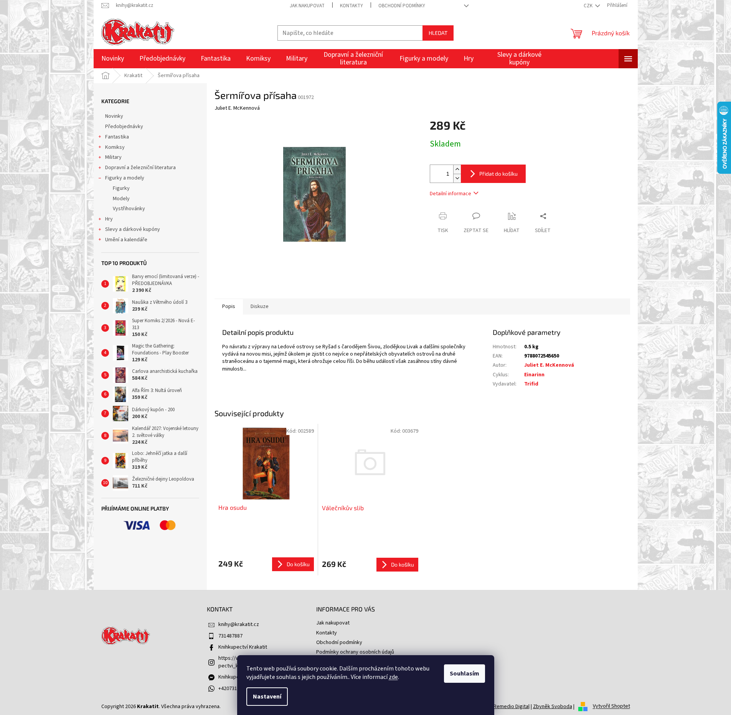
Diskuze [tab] (260, 306)
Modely (121, 199)
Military (113, 157)
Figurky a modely (124, 178)
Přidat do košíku (498, 173)
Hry (109, 219)
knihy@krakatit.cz (238, 624)
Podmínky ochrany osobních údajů (355, 652)
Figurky (121, 188)
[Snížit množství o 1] (457, 178)
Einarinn (534, 375)
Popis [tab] (228, 306)
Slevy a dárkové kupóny (132, 229)
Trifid (531, 384)
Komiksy (115, 147)
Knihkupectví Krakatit (242, 647)
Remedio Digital (511, 706)
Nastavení (267, 696)
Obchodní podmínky (401, 5)
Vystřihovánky (129, 209)
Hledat (438, 33)
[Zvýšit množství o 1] (457, 169)
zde (393, 677)
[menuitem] (113, 58)
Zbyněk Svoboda (552, 706)
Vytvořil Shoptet (611, 706)
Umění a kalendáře (126, 240)
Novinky (114, 116)
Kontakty (351, 5)
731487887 (230, 636)
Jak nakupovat (307, 5)
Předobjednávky (124, 126)
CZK (589, 5)
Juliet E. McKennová (549, 365)
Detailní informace (450, 194)
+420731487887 (235, 688)
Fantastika (117, 137)
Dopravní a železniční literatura (140, 167)
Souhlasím (464, 673)
